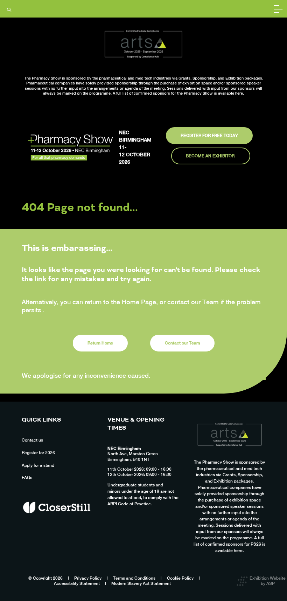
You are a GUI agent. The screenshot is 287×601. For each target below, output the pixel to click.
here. (239, 93)
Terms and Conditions (134, 578)
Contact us (32, 440)
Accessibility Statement (77, 583)
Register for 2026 (38, 452)
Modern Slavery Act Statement (141, 583)
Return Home (100, 343)
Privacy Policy (88, 578)
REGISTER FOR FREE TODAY (209, 135)
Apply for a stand (38, 465)
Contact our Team (182, 343)
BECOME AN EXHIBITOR (211, 155)
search (9, 10)
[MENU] (278, 9)
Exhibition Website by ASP (268, 581)
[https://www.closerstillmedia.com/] (57, 525)
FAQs (27, 477)
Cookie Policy (180, 578)
